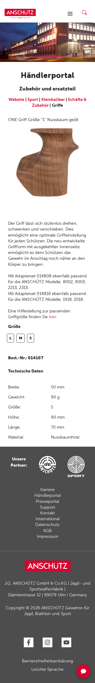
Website (16, 99)
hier (52, 316)
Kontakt (47, 513)
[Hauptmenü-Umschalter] (70, 13)
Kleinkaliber (53, 99)
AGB (47, 530)
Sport (32, 99)
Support (47, 507)
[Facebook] (28, 642)
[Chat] (83, 671)
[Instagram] (47, 642)
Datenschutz (47, 524)
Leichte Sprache (47, 669)
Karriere (47, 489)
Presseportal (47, 501)
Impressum (47, 536)
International (47, 518)
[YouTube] (66, 642)
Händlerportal (47, 495)
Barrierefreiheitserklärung (47, 661)
